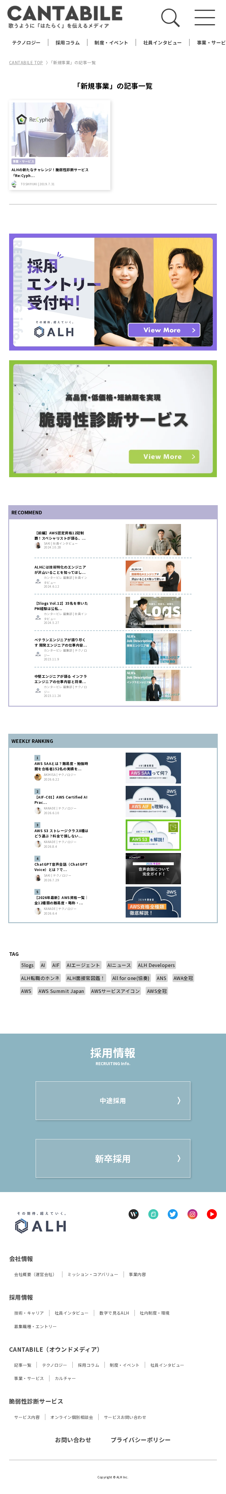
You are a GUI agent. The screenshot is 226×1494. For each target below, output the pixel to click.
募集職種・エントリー (35, 1326)
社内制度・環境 (155, 1313)
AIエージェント (83, 965)
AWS (26, 990)
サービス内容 (27, 1417)
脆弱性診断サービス (36, 1401)
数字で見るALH (114, 1313)
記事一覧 (22, 1365)
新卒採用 (113, 1158)
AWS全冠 (157, 990)
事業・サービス (29, 1378)
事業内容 (137, 1274)
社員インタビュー (162, 42)
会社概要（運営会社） (35, 1274)
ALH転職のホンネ (40, 977)
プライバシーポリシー (141, 1439)
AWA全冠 (183, 977)
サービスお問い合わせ (125, 1417)
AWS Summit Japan (61, 990)
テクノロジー (26, 42)
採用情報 (21, 1297)
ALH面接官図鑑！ (86, 977)
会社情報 (21, 1258)
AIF (55, 965)
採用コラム (68, 42)
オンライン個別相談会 (71, 1417)
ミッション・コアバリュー (92, 1274)
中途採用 (113, 1100)
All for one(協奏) (131, 977)
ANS (161, 977)
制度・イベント (111, 42)
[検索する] (170, 17)
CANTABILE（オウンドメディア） (56, 1349)
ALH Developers (156, 965)
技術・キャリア (29, 1313)
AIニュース (119, 965)
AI (43, 965)
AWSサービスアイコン (115, 990)
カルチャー (65, 1378)
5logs (27, 965)
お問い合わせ (73, 1439)
